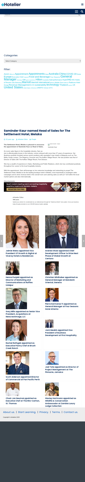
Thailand (64, 85)
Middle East (59, 82)
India (13, 82)
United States (13, 87)
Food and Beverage (39, 76)
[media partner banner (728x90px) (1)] (42, 191)
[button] (82, 4)
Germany (19, 80)
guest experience (30, 80)
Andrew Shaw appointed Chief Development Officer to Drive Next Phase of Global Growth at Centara (61, 254)
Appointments (37, 73)
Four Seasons (55, 77)
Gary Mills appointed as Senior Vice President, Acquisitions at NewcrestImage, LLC (23, 314)
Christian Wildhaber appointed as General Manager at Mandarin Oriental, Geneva (61, 280)
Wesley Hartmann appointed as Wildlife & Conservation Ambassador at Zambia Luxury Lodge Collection (60, 402)
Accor (6, 74)
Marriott (26, 82)
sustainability (40, 85)
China (62, 73)
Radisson (66, 82)
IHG (69, 79)
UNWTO (40, 88)
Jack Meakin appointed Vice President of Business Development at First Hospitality (61, 333)
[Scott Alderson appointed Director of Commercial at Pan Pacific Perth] (17, 363)
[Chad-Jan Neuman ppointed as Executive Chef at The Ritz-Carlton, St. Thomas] (12, 389)
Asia (46, 74)
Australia (54, 73)
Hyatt (65, 80)
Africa (11, 74)
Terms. (56, 412)
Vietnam (46, 88)
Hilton (39, 79)
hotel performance (55, 80)
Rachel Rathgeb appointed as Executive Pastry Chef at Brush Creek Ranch (21, 346)
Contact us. (71, 412)
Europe (8, 76)
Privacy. (44, 412)
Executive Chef (17, 77)
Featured (26, 77)
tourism (70, 85)
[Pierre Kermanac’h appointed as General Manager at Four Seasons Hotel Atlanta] (52, 295)
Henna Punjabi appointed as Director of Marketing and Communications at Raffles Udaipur (19, 281)
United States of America (29, 88)
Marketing (18, 82)
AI (13, 74)
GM (23, 80)
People (34, 139)
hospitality (46, 80)
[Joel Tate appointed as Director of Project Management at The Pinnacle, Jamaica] (52, 358)
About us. (9, 412)
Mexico (52, 82)
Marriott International (40, 82)
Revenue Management (20, 85)
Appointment (21, 74)
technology (53, 84)
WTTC (51, 88)
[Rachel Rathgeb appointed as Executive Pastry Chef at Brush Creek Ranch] (16, 330)
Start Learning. (26, 412)
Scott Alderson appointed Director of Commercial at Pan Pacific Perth (23, 378)
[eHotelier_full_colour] (11, 4)
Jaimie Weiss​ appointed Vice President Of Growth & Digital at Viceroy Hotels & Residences (21, 253)
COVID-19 (71, 74)
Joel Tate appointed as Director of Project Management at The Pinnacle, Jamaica (61, 369)
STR (32, 85)
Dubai (79, 74)
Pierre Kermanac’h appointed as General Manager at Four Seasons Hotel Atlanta (61, 306)
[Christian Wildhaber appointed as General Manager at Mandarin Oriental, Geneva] (52, 268)
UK (74, 85)
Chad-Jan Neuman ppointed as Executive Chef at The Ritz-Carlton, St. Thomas (23, 401)
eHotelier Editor (23, 139)
